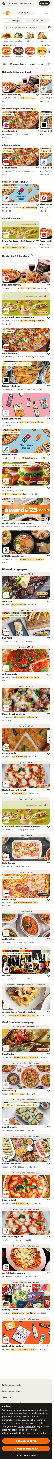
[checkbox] (7, 52)
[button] (6, 13)
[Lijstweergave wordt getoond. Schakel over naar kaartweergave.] (49, 28)
